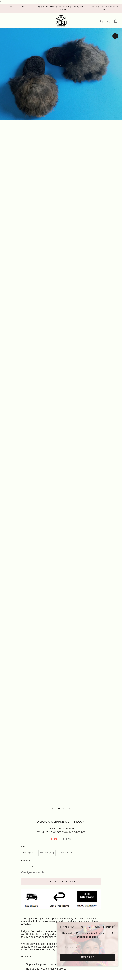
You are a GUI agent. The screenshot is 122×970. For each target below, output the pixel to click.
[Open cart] (115, 21)
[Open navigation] (7, 21)
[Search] (108, 21)
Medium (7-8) (47, 852)
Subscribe (87, 957)
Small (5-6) (28, 852)
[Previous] (52, 808)
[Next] (69, 808)
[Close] (114, 925)
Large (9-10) (66, 852)
